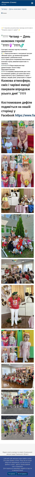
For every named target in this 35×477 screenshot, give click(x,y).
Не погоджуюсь (22, 473)
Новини (4, 13)
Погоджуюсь (11, 473)
